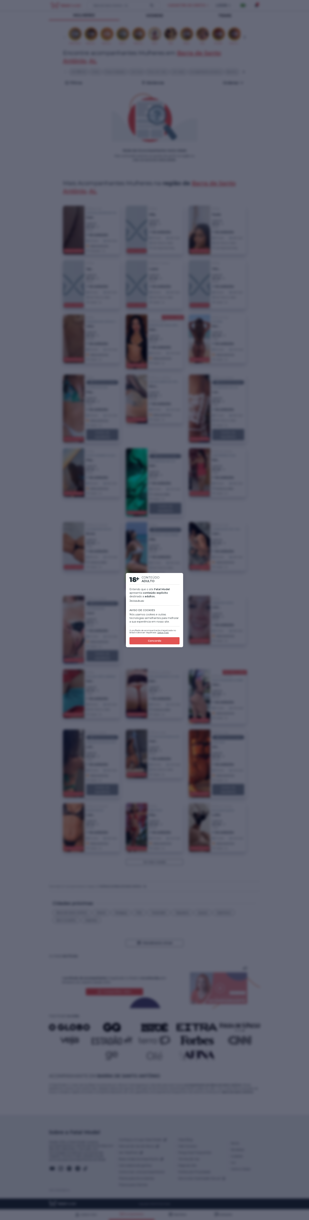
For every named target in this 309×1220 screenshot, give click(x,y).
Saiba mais (163, 632)
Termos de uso (136, 600)
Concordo (154, 640)
